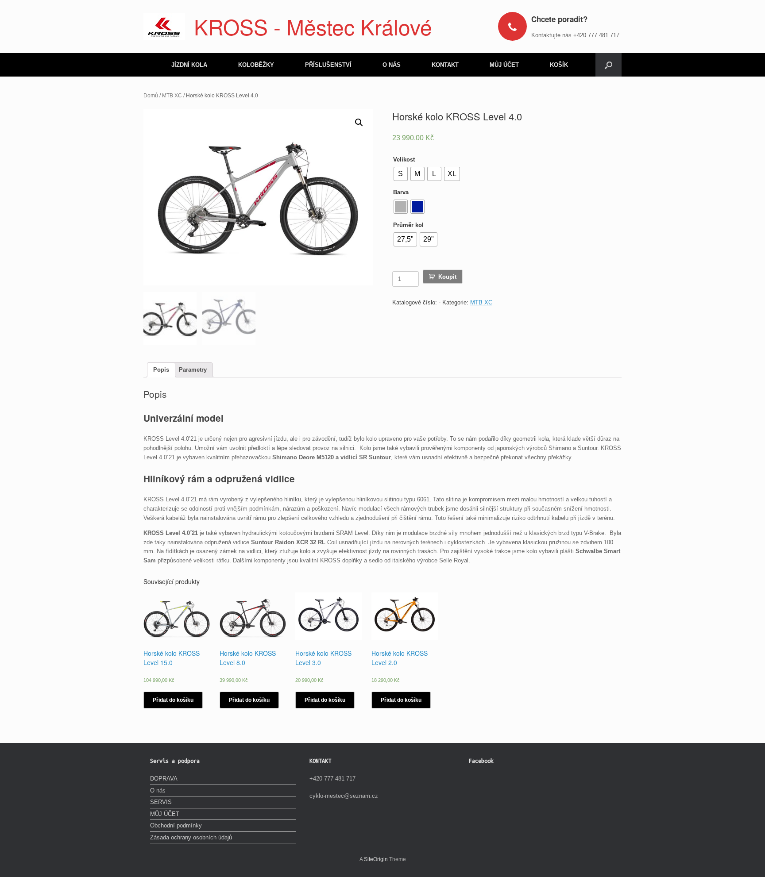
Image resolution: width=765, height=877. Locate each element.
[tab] (161, 370)
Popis (161, 369)
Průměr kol (408, 225)
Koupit (447, 276)
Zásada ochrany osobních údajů (191, 837)
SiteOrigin (376, 859)
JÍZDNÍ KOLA (189, 65)
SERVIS (161, 802)
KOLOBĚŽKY (256, 65)
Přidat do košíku (173, 700)
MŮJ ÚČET (504, 65)
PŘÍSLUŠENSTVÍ (328, 65)
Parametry (193, 369)
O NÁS (391, 65)
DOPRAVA (164, 778)
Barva (401, 192)
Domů (150, 95)
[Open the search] (608, 65)
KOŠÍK (559, 65)
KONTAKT (445, 65)
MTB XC (172, 95)
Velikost (404, 159)
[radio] (400, 174)
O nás (158, 790)
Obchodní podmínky (176, 825)
